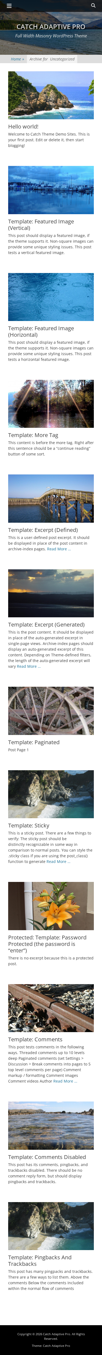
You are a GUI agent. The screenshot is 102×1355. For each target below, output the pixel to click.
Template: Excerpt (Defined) (43, 530)
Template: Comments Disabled (47, 1157)
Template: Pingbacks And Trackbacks (40, 1260)
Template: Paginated (34, 742)
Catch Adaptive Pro (51, 26)
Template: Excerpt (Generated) (46, 624)
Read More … (59, 548)
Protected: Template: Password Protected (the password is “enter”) (47, 944)
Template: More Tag (33, 435)
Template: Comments (35, 1039)
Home (17, 59)
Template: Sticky (28, 825)
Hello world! (23, 126)
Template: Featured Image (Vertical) (41, 225)
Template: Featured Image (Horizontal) (41, 331)
